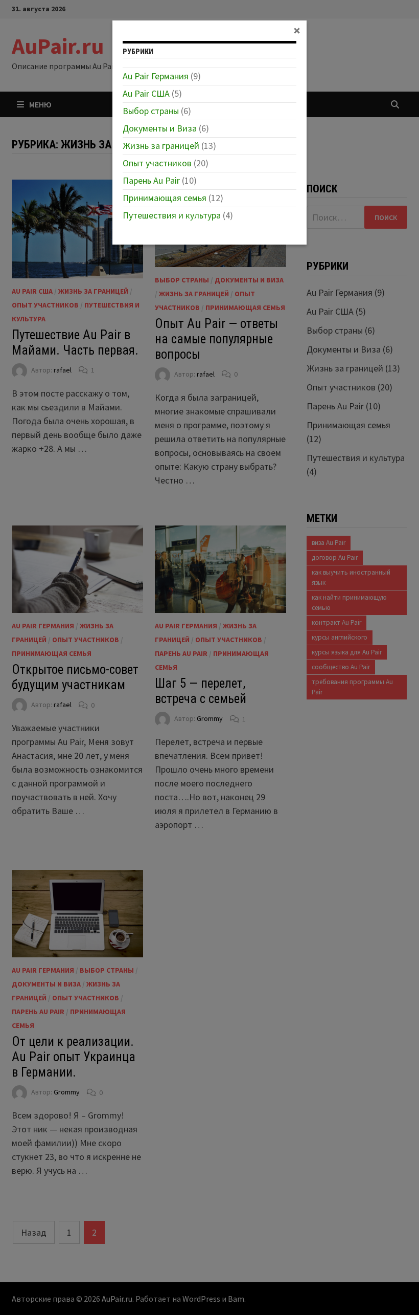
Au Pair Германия (156, 76)
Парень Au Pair (151, 180)
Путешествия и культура (172, 215)
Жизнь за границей (161, 145)
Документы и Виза (160, 128)
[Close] (296, 30)
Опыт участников (157, 163)
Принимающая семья (164, 198)
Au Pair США (146, 93)
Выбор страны (151, 111)
